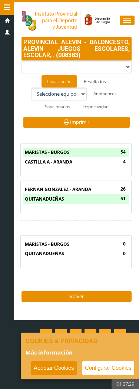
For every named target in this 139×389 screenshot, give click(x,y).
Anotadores (105, 93)
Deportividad (96, 106)
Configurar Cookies (108, 368)
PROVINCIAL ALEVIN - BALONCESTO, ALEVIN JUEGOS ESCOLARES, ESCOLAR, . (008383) (76, 49)
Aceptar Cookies (54, 368)
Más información (49, 352)
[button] (7, 7)
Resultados (95, 81)
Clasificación (59, 81)
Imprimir (79, 122)
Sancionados (57, 106)
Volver (77, 296)
